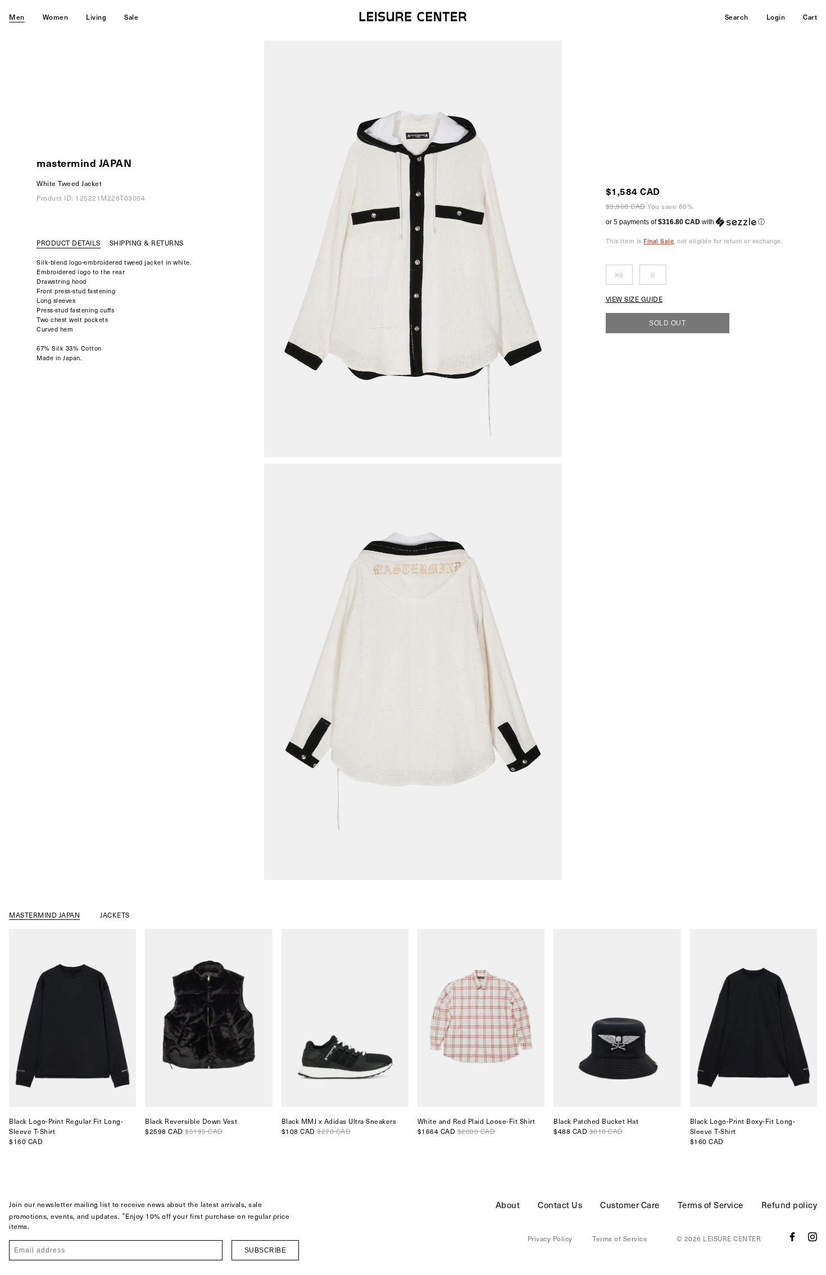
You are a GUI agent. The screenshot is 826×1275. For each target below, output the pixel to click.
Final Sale (658, 241)
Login (776, 17)
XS (619, 275)
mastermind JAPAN (84, 162)
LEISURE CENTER (732, 1238)
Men (17, 17)
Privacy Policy (550, 1238)
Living (96, 17)
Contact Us (560, 1205)
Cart (810, 17)
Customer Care (630, 1205)
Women (56, 17)
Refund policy (789, 1205)
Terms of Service (710, 1205)
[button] (694, 222)
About (508, 1205)
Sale (131, 17)
